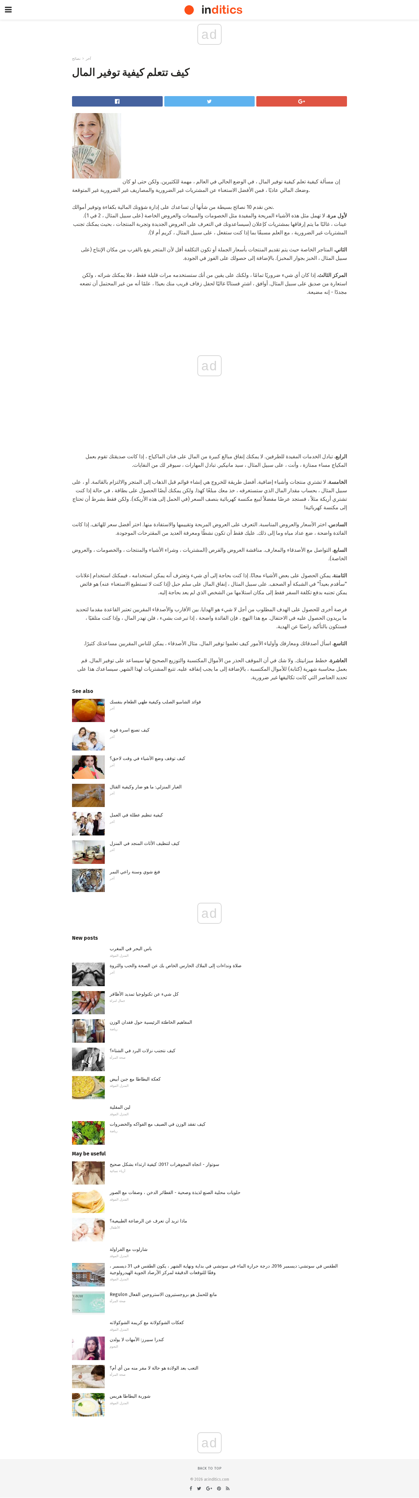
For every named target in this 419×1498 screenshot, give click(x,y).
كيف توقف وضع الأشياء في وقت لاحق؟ (147, 758)
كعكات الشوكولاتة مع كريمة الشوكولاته (147, 1322)
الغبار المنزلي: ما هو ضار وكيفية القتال (146, 787)
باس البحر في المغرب (131, 948)
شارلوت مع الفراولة (129, 1249)
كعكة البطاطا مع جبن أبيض (135, 1079)
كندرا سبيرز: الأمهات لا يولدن (137, 1339)
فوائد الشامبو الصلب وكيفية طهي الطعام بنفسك (155, 702)
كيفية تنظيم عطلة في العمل (136, 815)
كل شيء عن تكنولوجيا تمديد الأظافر (144, 994)
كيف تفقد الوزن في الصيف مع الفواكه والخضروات (158, 1124)
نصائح (76, 59)
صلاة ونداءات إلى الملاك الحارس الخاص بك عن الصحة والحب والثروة (176, 965)
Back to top (210, 1468)
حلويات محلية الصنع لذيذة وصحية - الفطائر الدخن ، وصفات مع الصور (175, 1192)
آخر (88, 59)
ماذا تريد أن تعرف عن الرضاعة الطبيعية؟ (148, 1221)
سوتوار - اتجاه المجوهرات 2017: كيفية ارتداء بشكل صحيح (164, 1164)
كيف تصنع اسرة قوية (130, 730)
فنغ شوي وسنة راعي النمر (135, 872)
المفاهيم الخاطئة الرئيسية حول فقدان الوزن (151, 1022)
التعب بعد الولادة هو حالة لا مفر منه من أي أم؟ (154, 1368)
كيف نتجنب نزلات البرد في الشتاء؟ (142, 1050)
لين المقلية (120, 1107)
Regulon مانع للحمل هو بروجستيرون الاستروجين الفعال (163, 1294)
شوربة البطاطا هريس (130, 1396)
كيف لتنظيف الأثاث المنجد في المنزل (145, 843)
